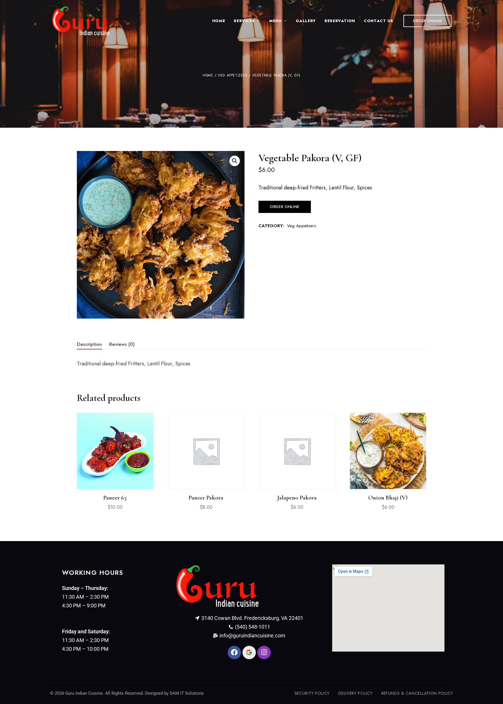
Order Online (285, 206)
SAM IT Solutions (187, 693)
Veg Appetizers (232, 75)
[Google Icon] (249, 652)
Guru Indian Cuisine (84, 693)
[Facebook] (234, 652)
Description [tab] (89, 344)
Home (208, 75)
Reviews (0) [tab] (121, 344)
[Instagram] (264, 652)
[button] (427, 21)
